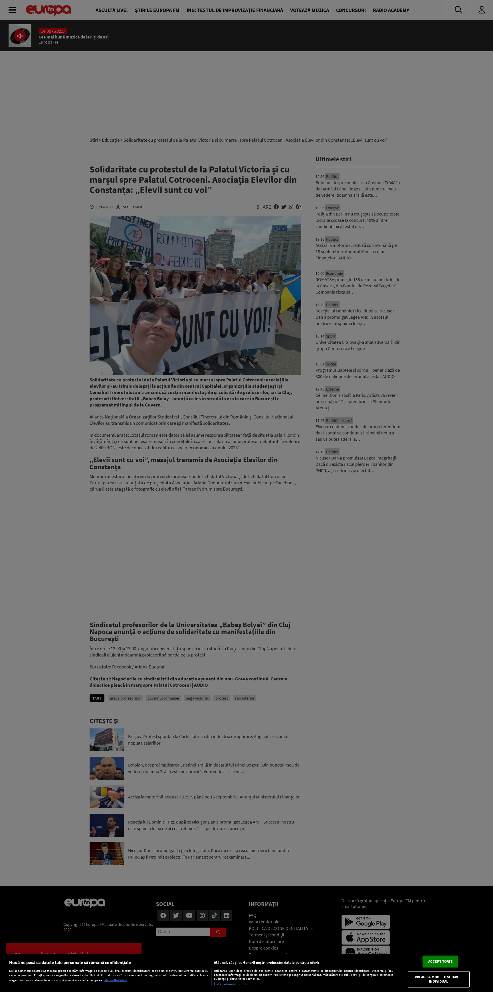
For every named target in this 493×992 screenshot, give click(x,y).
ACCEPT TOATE (440, 961)
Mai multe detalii (115, 980)
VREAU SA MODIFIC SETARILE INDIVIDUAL (438, 979)
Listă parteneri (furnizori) (232, 984)
